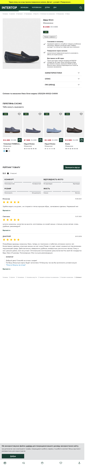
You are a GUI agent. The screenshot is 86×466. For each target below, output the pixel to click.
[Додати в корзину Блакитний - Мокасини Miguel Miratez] (40, 140)
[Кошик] (42, 463)
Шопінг (12, 14)
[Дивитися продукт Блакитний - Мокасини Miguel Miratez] (33, 124)
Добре (13, 456)
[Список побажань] (61, 463)
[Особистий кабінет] (79, 463)
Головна (5, 14)
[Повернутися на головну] (9, 7)
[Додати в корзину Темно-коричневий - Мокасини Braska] (82, 140)
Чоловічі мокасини (67, 277)
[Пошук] (80, 7)
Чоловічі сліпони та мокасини (49, 277)
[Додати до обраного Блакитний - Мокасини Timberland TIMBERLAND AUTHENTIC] (19, 114)
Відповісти (6, 210)
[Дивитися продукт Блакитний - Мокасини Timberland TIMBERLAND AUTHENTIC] (12, 124)
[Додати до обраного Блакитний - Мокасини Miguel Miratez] (40, 114)
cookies (29, 446)
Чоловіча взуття (32, 277)
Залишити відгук (72, 167)
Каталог (20, 14)
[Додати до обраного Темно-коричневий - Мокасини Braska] (81, 114)
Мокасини (60, 14)
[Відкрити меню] (23, 463)
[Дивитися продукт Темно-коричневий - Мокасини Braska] (74, 124)
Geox (68, 14)
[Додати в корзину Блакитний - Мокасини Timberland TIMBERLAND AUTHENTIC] (20, 140)
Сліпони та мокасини (48, 14)
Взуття (36, 14)
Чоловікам (28, 14)
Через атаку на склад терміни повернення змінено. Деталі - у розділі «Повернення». (40, 2)
